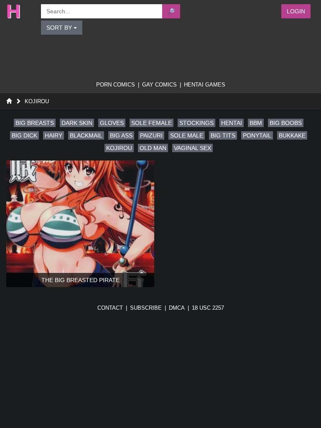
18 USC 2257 (208, 308)
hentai (231, 123)
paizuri (151, 135)
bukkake (292, 135)
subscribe (146, 308)
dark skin (76, 123)
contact (110, 308)
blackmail (86, 135)
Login (296, 11)
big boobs (286, 123)
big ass (121, 135)
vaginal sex (192, 148)
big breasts (34, 123)
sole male (186, 135)
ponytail (257, 135)
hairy (53, 135)
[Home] (9, 101)
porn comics (115, 85)
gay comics (159, 85)
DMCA (177, 308)
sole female (151, 123)
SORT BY (60, 27)
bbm (256, 123)
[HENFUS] (19, 11)
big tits (223, 135)
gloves (112, 123)
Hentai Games (204, 85)
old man (153, 148)
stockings (196, 123)
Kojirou (37, 101)
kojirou (119, 148)
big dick (24, 135)
